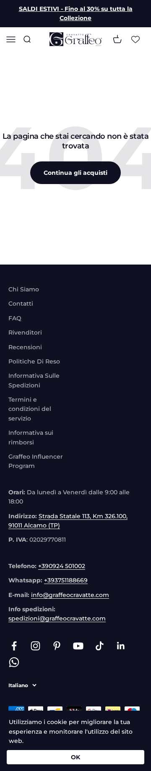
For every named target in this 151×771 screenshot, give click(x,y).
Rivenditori (25, 332)
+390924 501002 (61, 566)
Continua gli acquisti (75, 173)
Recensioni (25, 347)
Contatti (20, 303)
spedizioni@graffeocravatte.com (57, 618)
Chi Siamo (23, 289)
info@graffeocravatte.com (70, 595)
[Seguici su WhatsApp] (14, 662)
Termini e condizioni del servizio (29, 409)
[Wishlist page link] (135, 39)
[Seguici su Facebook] (14, 646)
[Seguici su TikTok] (99, 646)
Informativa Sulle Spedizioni (34, 380)
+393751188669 (66, 580)
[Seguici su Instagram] (35, 646)
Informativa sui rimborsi (30, 437)
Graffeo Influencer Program (35, 461)
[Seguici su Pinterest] (56, 646)
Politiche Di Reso (34, 361)
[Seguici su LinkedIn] (121, 646)
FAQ (14, 318)
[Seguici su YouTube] (78, 646)
